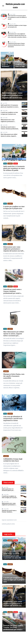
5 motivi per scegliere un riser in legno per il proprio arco (20, 66)
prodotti (10, 163)
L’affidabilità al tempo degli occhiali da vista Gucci (12, 460)
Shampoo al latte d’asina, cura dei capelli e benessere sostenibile (13, 376)
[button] (25, 85)
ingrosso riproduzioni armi (9, 520)
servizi (15, 163)
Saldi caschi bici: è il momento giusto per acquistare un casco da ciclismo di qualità (17, 17)
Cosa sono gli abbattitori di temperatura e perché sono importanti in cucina (12, 418)
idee (5, 163)
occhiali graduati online (8, 524)
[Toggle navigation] (3, 6)
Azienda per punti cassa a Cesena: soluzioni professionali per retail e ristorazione (16, 45)
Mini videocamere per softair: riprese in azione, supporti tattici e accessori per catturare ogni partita (13, 335)
